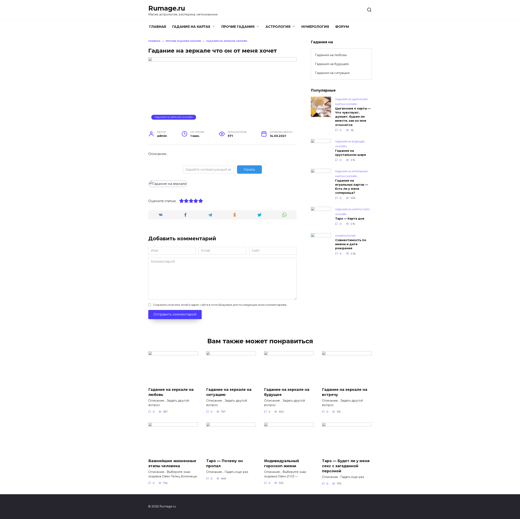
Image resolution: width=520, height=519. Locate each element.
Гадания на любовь (331, 55)
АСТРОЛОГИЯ (277, 27)
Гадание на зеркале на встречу (344, 392)
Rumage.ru (166, 8)
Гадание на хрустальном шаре (350, 153)
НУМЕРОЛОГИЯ (315, 27)
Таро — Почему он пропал (224, 463)
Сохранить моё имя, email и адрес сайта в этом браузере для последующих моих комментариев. (220, 304)
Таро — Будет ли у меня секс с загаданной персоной (345, 466)
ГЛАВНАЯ (157, 27)
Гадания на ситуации (332, 73)
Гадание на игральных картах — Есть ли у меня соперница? (351, 187)
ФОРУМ (342, 27)
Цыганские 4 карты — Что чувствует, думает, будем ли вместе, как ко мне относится (353, 117)
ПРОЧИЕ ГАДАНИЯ (238, 27)
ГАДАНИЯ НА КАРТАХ (191, 27)
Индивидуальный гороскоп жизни (281, 463)
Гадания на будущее (332, 64)
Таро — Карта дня (349, 218)
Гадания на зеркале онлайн (174, 117)
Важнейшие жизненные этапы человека (172, 463)
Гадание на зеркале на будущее (286, 392)
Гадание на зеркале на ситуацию (228, 392)
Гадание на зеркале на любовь (171, 392)
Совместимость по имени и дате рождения (350, 244)
